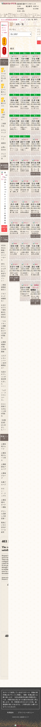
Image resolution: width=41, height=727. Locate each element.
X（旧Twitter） (3, 114)
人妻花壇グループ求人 (3, 456)
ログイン (4, 51)
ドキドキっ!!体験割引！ (3, 297)
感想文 (3, 143)
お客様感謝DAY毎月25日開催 (3, 346)
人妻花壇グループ (3, 446)
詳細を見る (4, 228)
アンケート (3, 138)
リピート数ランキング (3, 89)
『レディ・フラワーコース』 (3, 395)
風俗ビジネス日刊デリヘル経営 (3, 527)
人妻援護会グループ (3, 466)
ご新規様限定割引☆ (3, 287)
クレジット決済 (3, 156)
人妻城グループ (3, 475)
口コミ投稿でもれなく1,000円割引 (3, 410)
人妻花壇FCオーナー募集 (3, 503)
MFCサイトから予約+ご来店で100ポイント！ (3, 272)
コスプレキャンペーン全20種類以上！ (3, 362)
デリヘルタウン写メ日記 (3, 75)
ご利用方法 (3, 125)
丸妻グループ (3, 483)
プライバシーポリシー (26, 712)
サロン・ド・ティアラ (3, 492)
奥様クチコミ (3, 102)
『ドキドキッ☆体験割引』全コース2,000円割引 (3, 329)
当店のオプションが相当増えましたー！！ (3, 379)
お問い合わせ (3, 148)
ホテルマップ (3, 131)
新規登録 (4, 41)
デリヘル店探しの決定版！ (3, 514)
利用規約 (10, 712)
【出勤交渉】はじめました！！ (3, 425)
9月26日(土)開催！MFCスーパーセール (3, 253)
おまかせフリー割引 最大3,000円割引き (3, 311)
